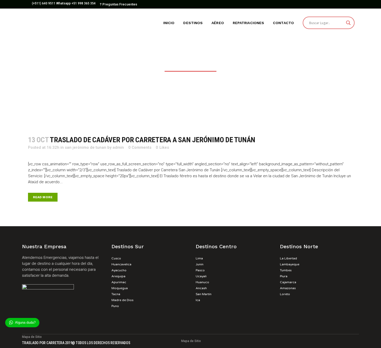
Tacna (115, 294)
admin (118, 147)
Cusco (116, 258)
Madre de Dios (122, 300)
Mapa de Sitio (191, 341)
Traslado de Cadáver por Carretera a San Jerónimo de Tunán (152, 140)
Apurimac (118, 282)
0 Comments (139, 147)
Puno (115, 306)
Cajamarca (288, 282)
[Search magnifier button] (348, 22)
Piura (283, 276)
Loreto (285, 294)
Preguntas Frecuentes (118, 4)
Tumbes (286, 270)
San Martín (203, 294)
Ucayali (201, 276)
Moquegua (119, 288)
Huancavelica (121, 264)
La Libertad (288, 258)
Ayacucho (118, 270)
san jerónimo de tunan (85, 147)
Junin (199, 264)
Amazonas (288, 288)
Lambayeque (289, 264)
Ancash (201, 288)
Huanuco (202, 282)
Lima (199, 258)
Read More (43, 197)
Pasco (200, 270)
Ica (198, 300)
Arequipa (118, 276)
